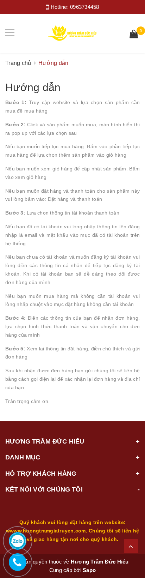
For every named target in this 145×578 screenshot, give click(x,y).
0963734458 (84, 7)
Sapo (89, 570)
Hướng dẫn (33, 87)
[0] (134, 35)
